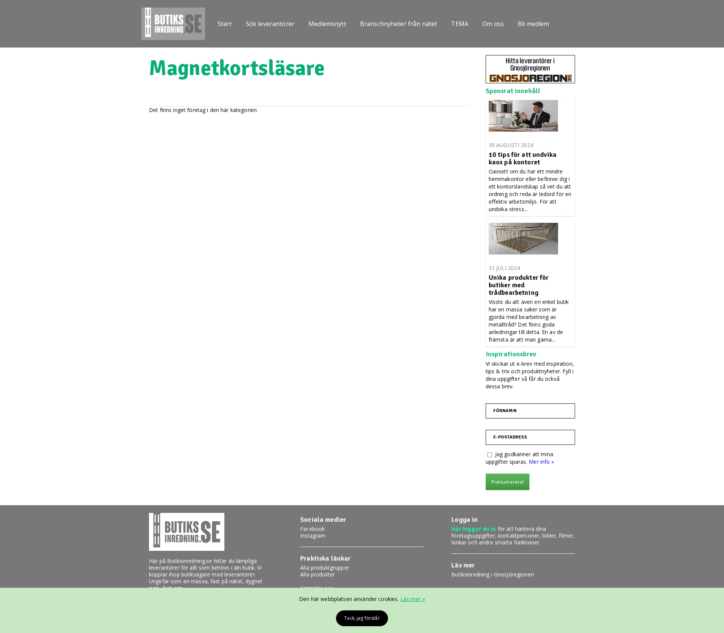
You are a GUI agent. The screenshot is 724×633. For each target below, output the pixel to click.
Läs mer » (412, 598)
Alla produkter (317, 574)
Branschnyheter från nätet (398, 24)
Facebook (312, 528)
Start (225, 24)
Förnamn (505, 411)
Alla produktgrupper (324, 567)
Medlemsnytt (327, 24)
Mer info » (541, 461)
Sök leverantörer (270, 24)
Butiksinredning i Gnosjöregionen (492, 574)
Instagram (312, 535)
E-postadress (510, 437)
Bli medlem (533, 24)
